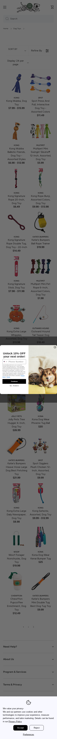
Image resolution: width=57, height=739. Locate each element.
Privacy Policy (15, 721)
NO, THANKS (14, 385)
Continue (14, 381)
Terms (8, 377)
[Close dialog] (55, 347)
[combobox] (5, 361)
